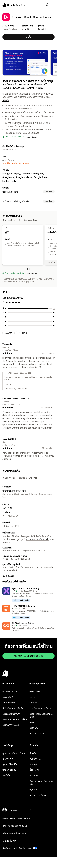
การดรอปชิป (35, 691)
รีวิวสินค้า (34, 702)
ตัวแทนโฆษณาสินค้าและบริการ (41, 782)
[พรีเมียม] (29, 269)
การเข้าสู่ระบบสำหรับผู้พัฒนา (16, 818)
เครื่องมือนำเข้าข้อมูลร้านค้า (15, 201)
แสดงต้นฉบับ (32, 137)
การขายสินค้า (9, 702)
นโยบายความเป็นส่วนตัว (14, 490)
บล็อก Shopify (9, 769)
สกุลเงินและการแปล (38, 733)
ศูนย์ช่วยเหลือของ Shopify (15, 753)
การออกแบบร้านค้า (11, 713)
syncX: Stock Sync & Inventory (25, 588)
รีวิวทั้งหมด (23, 333)
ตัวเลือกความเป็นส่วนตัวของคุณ (17, 848)
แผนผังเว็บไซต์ (9, 840)
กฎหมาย (33, 789)
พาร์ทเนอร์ (34, 775)
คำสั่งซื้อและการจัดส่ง (12, 708)
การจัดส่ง (33, 728)
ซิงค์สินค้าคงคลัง (10, 191)
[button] (28, 594)
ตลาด (32, 697)
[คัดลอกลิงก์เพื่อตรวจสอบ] (13, 344)
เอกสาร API (7, 758)
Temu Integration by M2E (23, 606)
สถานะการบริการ (37, 795)
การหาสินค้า (8, 697)
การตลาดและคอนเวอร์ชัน (14, 719)
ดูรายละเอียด (8, 575)
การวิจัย (6, 775)
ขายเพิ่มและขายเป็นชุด (40, 708)
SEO (31, 722)
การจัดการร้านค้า (10, 724)
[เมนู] (53, 4)
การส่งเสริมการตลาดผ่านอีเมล (41, 715)
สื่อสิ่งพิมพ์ (34, 769)
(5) (28, 29)
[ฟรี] (27, 269)
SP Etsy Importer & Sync (23, 623)
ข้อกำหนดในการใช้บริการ (14, 826)
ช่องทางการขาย (9, 691)
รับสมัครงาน (35, 758)
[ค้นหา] (47, 4)
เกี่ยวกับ (32, 753)
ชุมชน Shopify (9, 764)
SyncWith (42, 29)
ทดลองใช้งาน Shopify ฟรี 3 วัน (28, 656)
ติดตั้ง (28, 37)
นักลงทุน (33, 764)
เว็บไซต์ (6, 512)
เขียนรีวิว (8, 333)
